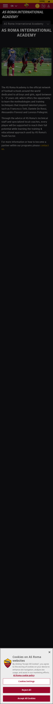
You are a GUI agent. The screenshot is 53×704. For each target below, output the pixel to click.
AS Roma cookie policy (23, 675)
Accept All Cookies (26, 698)
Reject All (26, 690)
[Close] (49, 652)
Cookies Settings (26, 681)
